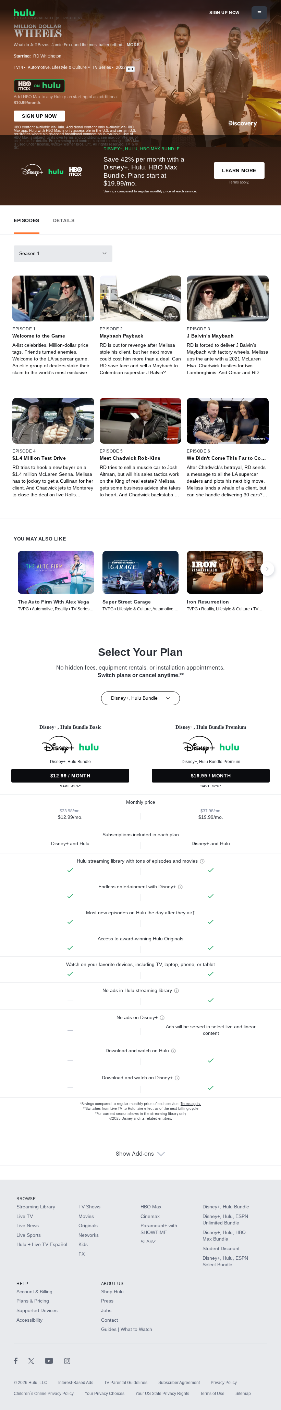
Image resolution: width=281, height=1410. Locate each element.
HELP (22, 1283)
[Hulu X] (36, 1361)
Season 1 (29, 253)
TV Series (102, 67)
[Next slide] (267, 569)
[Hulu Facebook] (21, 1361)
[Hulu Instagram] (67, 1361)
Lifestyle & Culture (69, 67)
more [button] (133, 44)
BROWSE (26, 1198)
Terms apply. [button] (191, 1104)
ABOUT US (112, 1283)
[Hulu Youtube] (54, 1361)
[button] (26, 219)
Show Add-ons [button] (135, 1154)
